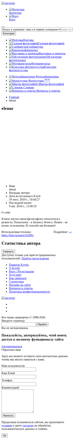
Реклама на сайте (20, 284)
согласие (28, 425)
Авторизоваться (11, 346)
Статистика (16, 281)
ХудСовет (15, 274)
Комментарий (10, 387)
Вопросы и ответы (48, 90)
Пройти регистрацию (35, 258)
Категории (8, 33)
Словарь (28, 87)
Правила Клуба (19, 264)
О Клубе (14, 268)
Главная (14, 97)
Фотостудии (39, 80)
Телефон (6, 380)
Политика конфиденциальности (29, 291)
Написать (8, 415)
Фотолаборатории (47, 76)
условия (6, 425)
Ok (4, 435)
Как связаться (17, 278)
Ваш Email (8, 373)
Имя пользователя (13, 365)
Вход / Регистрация (21, 271)
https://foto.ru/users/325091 (17, 235)
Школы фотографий (51, 84)
